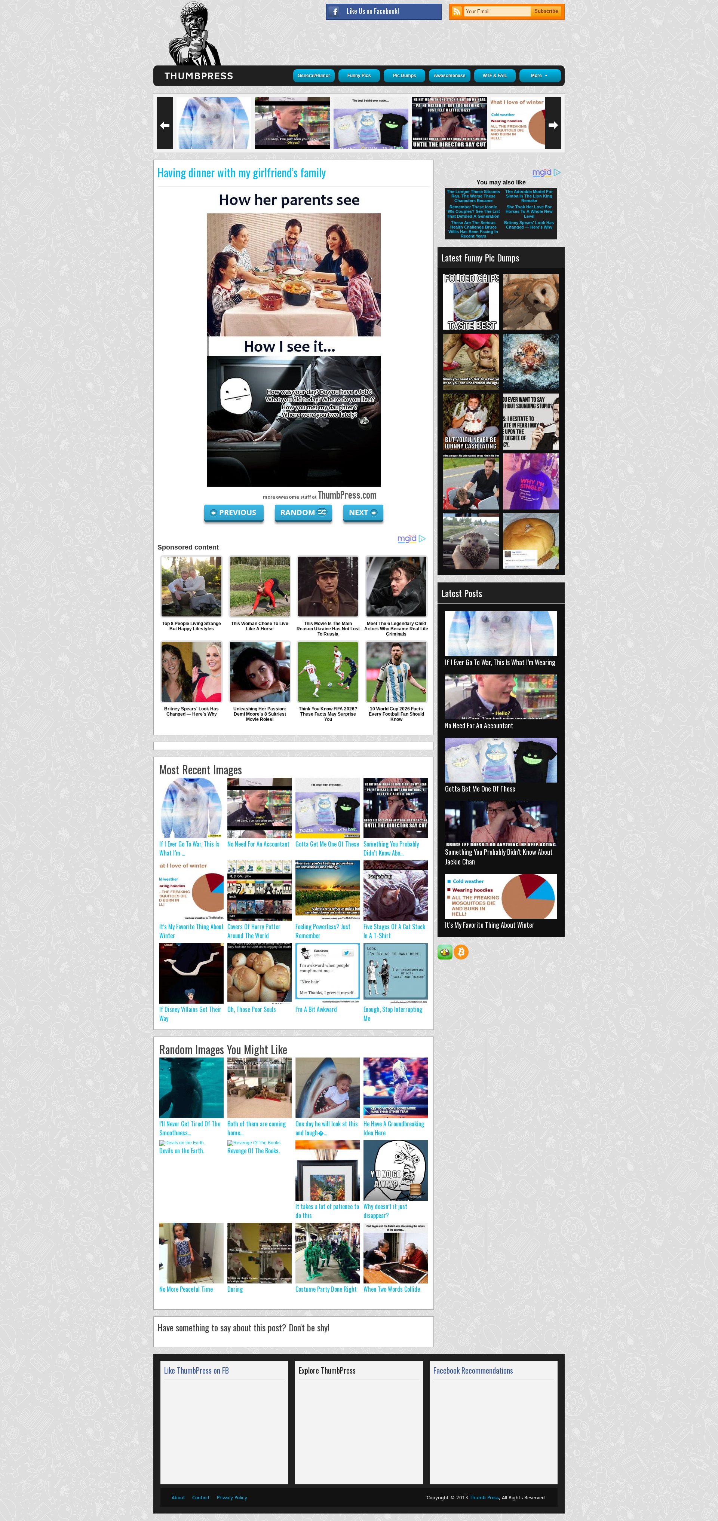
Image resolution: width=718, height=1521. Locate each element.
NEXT (358, 512)
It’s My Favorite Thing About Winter (489, 925)
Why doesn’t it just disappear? (385, 1211)
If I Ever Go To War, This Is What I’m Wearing (500, 662)
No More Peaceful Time (186, 1289)
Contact (201, 1497)
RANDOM (298, 512)
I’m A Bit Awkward (316, 1009)
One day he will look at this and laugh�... (326, 1128)
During (235, 1289)
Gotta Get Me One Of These (327, 843)
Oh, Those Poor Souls (251, 1009)
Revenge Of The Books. (253, 1150)
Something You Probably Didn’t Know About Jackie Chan (499, 856)
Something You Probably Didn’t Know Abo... (391, 848)
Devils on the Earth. (181, 1150)
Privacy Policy (232, 1497)
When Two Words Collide (391, 1289)
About (178, 1497)
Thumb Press (484, 1497)
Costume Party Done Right (326, 1289)
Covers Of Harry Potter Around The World (253, 931)
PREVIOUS (238, 512)
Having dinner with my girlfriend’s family (241, 172)
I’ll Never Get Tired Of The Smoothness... (189, 1128)
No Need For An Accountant (258, 843)
